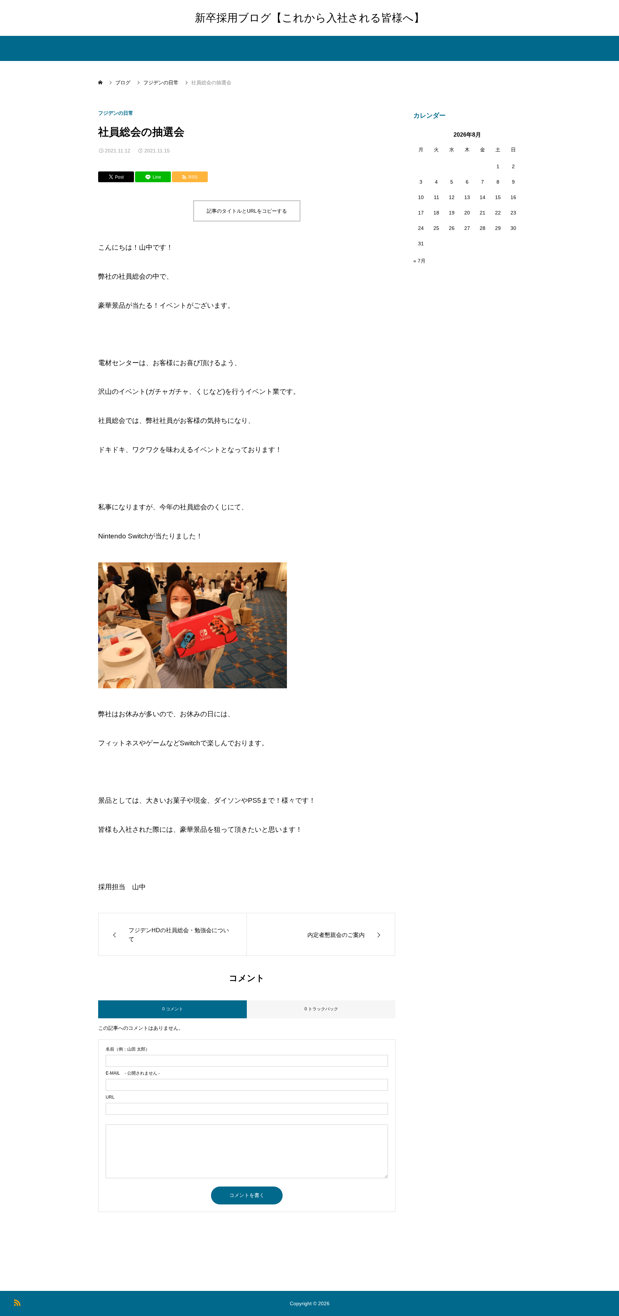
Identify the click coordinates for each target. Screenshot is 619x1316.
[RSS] (17, 1302)
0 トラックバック (321, 1008)
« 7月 (419, 261)
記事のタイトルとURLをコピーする (247, 211)
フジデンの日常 (115, 112)
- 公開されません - (133, 1073)
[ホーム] (101, 82)
